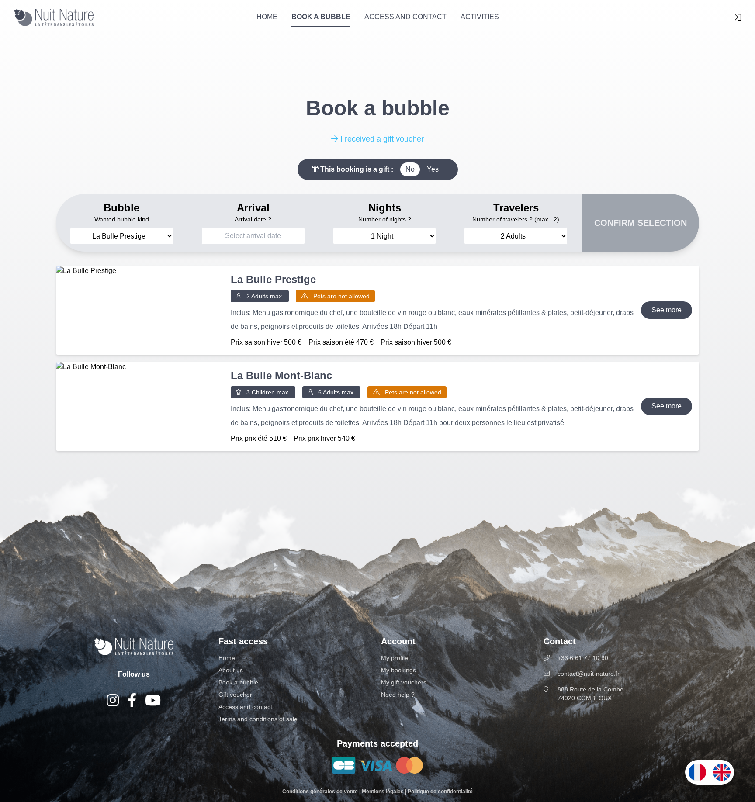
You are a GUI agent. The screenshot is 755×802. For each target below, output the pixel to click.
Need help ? (398, 694)
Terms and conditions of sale (258, 719)
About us (230, 670)
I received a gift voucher (381, 139)
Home (266, 17)
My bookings (398, 670)
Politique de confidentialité (440, 791)
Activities (480, 17)
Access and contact (405, 17)
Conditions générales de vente (320, 791)
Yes (433, 169)
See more (666, 310)
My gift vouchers (403, 682)
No (410, 169)
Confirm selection (640, 223)
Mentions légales (383, 791)
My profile (394, 657)
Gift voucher (235, 694)
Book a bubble (320, 17)
